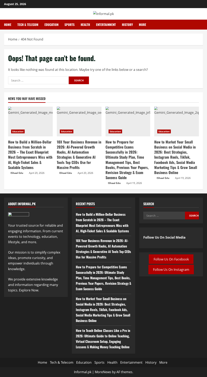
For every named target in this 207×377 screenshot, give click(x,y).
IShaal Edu (17, 173)
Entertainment (106, 24)
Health (85, 24)
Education (51, 24)
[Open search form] (202, 25)
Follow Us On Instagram (171, 269)
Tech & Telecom (27, 24)
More (142, 24)
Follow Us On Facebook (171, 259)
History (127, 24)
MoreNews (103, 372)
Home (7, 24)
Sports (69, 24)
